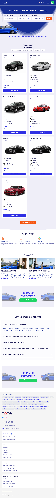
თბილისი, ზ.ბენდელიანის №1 (12, 428)
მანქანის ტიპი (8, 15)
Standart (37, 50)
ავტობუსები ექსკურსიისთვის (36, 404)
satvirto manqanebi (7, 399)
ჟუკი (52, 397)
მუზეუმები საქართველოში (27, 401)
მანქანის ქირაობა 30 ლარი (38, 408)
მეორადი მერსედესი (8, 397)
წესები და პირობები (7, 491)
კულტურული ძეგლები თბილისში (11, 401)
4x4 (13, 50)
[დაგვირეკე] (52, 2)
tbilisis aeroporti (44, 397)
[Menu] (48, 2)
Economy (25, 50)
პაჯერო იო (18, 397)
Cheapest (18, 50)
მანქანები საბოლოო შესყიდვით (31, 397)
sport (43, 50)
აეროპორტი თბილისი (8, 408)
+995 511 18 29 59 (8, 422)
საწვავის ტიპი (22, 15)
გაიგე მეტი (4, 278)
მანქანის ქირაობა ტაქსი (43, 401)
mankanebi (24, 404)
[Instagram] (6, 417)
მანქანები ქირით (18, 399)
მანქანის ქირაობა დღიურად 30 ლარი (38, 406)
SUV (31, 50)
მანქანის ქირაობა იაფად (9, 406)
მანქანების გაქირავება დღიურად (11, 404)
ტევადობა (35, 15)
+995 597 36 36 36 (8, 421)
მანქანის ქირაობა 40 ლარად (32, 399)
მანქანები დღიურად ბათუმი (23, 408)
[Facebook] (3, 417)
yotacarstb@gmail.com (9, 425)
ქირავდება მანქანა (22, 406)
